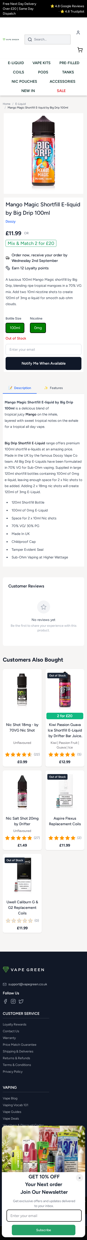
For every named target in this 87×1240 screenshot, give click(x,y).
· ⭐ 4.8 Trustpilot (71, 11)
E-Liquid (20, 104)
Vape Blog (10, 1098)
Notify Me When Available (44, 363)
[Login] (78, 32)
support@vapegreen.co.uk (27, 984)
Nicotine (36, 318)
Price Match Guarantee (19, 1045)
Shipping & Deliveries (18, 1051)
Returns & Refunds (16, 1058)
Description (19, 388)
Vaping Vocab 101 (15, 1105)
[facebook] (5, 1001)
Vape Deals (11, 1119)
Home (6, 104)
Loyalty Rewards (14, 1024)
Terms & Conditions (17, 1065)
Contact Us (11, 1031)
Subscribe (43, 1230)
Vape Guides (12, 1112)
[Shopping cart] (80, 50)
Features (53, 388)
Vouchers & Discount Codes (23, 1125)
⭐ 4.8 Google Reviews (67, 6)
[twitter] (21, 1001)
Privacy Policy (13, 1072)
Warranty (9, 1038)
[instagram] (13, 1001)
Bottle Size (13, 318)
